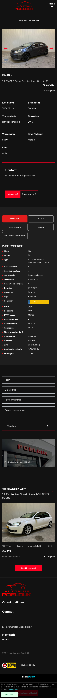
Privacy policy (27, 665)
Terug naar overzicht (28, 21)
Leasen (41, 227)
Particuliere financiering (15, 235)
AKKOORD (9, 695)
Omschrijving (15, 227)
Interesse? (12, 194)
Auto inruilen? (29, 194)
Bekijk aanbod (28, 568)
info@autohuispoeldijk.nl (21, 176)
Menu (52, 4)
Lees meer (13, 689)
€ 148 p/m (49, 91)
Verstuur (12, 426)
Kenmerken (14, 219)
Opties (41, 219)
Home (5, 640)
